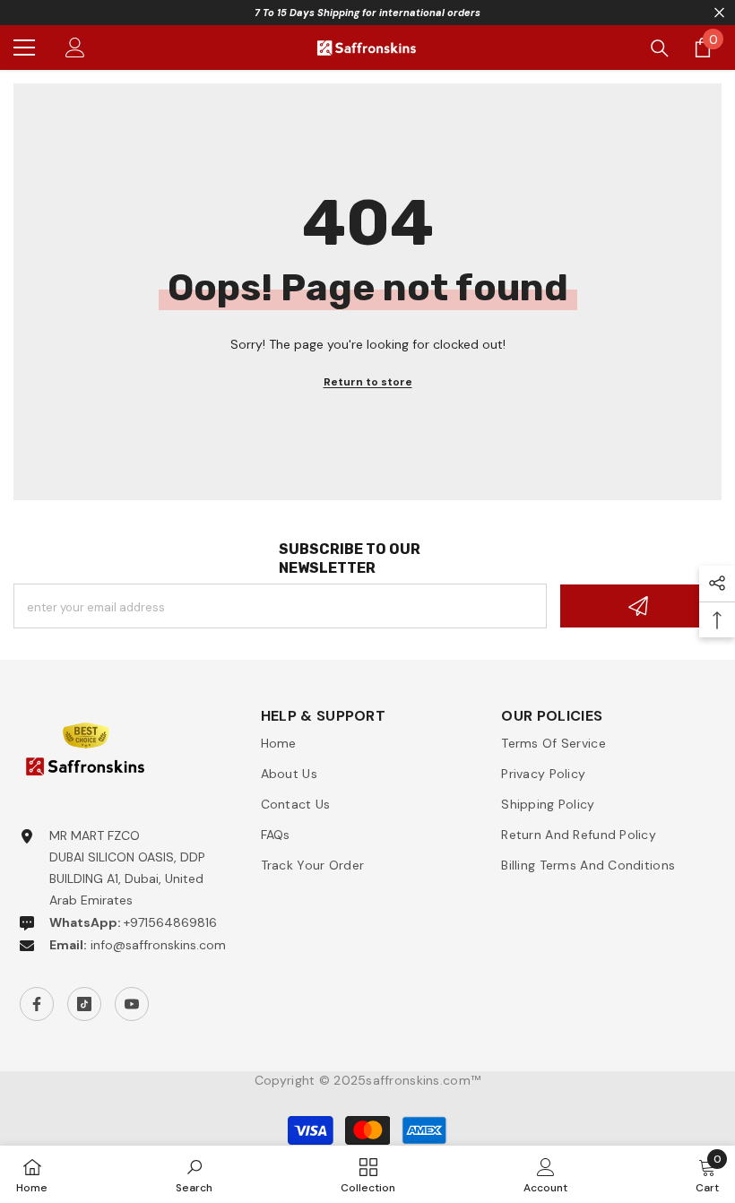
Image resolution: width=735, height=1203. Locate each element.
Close (719, 13)
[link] (194, 1174)
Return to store (368, 382)
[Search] (659, 48)
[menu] (24, 47)
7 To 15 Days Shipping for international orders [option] (367, 12)
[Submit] (641, 605)
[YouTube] (132, 1004)
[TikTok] (84, 1004)
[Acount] (75, 47)
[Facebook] (37, 1004)
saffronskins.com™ (423, 1080)
